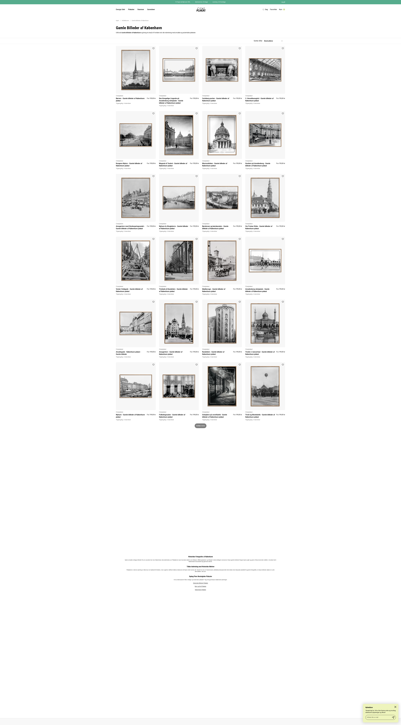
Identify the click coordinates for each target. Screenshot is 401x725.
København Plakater (200, 589)
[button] (265, 9)
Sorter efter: (258, 41)
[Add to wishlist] (153, 48)
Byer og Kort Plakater (200, 586)
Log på (283, 2)
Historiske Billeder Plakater (200, 583)
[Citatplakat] (201, 9)
